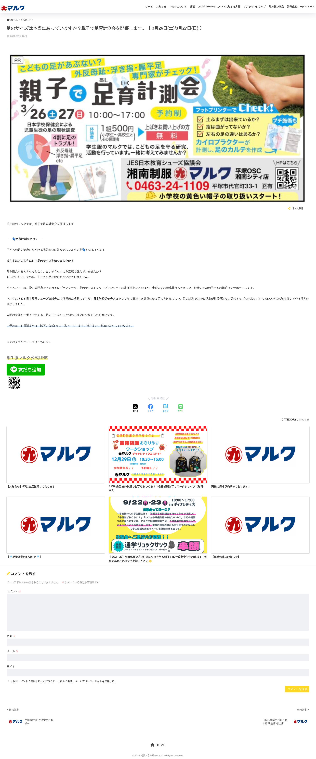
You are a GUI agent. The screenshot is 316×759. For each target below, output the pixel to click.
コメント (14, 591)
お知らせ (161, 6)
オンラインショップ (255, 6)
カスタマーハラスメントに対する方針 (219, 6)
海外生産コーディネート (300, 6)
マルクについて (178, 6)
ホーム (149, 6)
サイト (11, 666)
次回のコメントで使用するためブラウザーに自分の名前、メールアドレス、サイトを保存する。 (64, 681)
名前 (11, 636)
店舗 (192, 6)
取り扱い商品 (276, 6)
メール (13, 651)
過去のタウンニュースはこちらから (29, 342)
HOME (160, 745)
